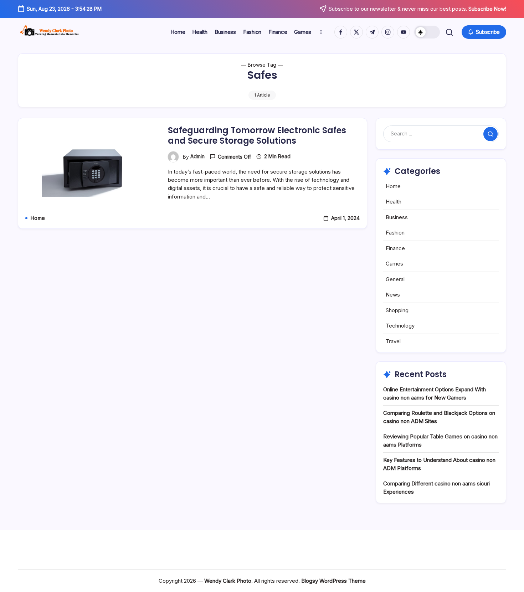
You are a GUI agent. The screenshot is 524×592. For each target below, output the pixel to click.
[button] (427, 32)
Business (397, 217)
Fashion (395, 232)
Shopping (397, 310)
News (393, 294)
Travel (393, 341)
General (395, 279)
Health (393, 201)
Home (393, 186)
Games (394, 263)
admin (197, 156)
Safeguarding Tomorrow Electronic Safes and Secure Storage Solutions (257, 135)
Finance (395, 248)
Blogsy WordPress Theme (333, 580)
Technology (400, 325)
